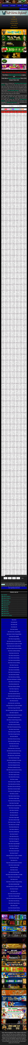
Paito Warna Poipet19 (14, 853)
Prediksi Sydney (6, 600)
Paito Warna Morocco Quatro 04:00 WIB (14, 705)
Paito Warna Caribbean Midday (14, 650)
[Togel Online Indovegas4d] (14, 1027)
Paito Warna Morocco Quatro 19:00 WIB (14, 855)
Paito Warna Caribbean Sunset (14, 717)
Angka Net (8, 1034)
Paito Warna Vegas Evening (14, 774)
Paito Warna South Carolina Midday (14, 646)
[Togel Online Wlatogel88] (14, 957)
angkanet (3, 584)
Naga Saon (23, 1034)
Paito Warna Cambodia (14, 810)
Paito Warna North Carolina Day (14, 696)
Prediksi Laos (5, 609)
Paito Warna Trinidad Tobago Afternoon (14, 698)
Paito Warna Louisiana (14, 793)
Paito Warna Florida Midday (14, 669)
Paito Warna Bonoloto (14, 700)
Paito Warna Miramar (14, 736)
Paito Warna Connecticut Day (14, 681)
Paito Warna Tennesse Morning (14, 893)
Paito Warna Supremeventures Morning (14, 898)
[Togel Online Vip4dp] (14, 986)
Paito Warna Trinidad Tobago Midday (14, 634)
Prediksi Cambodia (6, 602)
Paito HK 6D (14, 25)
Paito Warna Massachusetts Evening (14, 750)
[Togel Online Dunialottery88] (14, 992)
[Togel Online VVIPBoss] (14, 32)
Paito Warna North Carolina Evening (14, 72)
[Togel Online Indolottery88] (14, 1004)
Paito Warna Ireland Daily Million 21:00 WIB (14, 874)
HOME (14, 17)
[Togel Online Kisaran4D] (14, 49)
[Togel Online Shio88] (14, 1021)
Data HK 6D (7, 1037)
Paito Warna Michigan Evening (14, 741)
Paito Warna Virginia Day (14, 688)
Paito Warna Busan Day (14, 836)
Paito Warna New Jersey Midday (14, 631)
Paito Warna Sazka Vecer (14, 691)
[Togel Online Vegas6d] (14, 940)
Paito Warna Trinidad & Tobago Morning (14, 881)
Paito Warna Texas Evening (14, 729)
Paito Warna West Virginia (14, 722)
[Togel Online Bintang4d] (14, 952)
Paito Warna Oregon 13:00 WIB (14, 822)
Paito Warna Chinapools (14, 841)
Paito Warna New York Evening (14, 748)
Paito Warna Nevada (14, 867)
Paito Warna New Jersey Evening (14, 755)
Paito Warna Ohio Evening (14, 743)
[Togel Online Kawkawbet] (14, 934)
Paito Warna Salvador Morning (14, 693)
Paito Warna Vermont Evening (14, 724)
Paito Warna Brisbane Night (14, 872)
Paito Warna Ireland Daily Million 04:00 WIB (14, 710)
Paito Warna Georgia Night (14, 807)
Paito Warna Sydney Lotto (16, 1039)
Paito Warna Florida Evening (14, 772)
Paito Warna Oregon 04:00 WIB (14, 707)
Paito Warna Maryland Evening (14, 765)
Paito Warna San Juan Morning (14, 703)
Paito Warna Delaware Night (14, 757)
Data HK (18, 1035)
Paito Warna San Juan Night (14, 824)
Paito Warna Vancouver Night (14, 876)
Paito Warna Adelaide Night (14, 884)
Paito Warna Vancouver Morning (14, 786)
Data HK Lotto (9, 1041)
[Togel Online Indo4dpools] (14, 975)
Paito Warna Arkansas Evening (14, 762)
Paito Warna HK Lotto (16, 1041)
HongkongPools (7, 1039)
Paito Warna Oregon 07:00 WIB (14, 731)
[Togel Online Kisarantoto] (14, 55)
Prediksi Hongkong (6, 598)
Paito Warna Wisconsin (14, 746)
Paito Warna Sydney (14, 629)
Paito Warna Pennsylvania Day (14, 672)
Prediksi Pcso (5, 605)
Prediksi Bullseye (6, 603)
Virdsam (3, 1034)
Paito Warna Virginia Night (14, 798)
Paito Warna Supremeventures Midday (14, 648)
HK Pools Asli (16, 1042)
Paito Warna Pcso (14, 860)
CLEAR (3, 109)
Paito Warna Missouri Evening (14, 784)
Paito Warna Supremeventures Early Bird (14, 862)
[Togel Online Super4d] (14, 43)
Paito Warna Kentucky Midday (14, 660)
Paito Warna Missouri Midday (14, 677)
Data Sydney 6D (13, 1037)
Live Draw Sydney (14, 23)
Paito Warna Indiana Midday (14, 657)
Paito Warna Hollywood (14, 829)
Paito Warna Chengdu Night (14, 896)
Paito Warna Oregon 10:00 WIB (14, 781)
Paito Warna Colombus (14, 848)
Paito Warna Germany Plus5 (14, 655)
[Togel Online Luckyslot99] (14, 981)
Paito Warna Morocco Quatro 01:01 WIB (14, 643)
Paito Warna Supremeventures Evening (14, 769)
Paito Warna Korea (14, 879)
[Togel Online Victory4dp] (14, 928)
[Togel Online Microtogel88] (14, 917)
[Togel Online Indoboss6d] (14, 922)
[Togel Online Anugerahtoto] (14, 998)
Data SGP (22, 1035)
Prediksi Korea (6, 607)
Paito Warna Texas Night (14, 803)
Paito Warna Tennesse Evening (14, 738)
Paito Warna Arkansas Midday (14, 686)
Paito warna (12, 98)
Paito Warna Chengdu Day (14, 846)
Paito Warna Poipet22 (14, 888)
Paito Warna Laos (14, 891)
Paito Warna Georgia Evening (14, 734)
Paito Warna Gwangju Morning (14, 791)
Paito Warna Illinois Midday (14, 674)
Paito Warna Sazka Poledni (14, 850)
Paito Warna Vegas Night (14, 817)
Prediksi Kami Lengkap (7, 615)
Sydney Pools (5, 5)
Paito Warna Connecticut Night (14, 788)
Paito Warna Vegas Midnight (14, 843)
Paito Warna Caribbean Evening (14, 767)
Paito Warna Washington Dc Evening (14, 760)
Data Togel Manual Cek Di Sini (14, 587)
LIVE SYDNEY (12, 5)
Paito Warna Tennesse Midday (14, 662)
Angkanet (13, 1038)
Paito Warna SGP (14, 624)
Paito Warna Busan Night (14, 857)
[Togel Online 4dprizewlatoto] (14, 963)
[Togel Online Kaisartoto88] (14, 969)
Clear (22, 578)
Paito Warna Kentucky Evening (14, 800)
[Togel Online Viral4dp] (14, 67)
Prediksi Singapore (6, 596)
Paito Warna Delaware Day (14, 684)
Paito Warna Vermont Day (14, 653)
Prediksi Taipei (6, 611)
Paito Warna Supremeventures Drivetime (14, 715)
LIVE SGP (19, 5)
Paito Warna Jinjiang (14, 779)
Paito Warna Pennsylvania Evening (14, 726)
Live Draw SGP (14, 21)
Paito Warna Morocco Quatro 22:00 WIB (14, 886)
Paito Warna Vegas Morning (14, 903)
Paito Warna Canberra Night (14, 865)
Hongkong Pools (23, 8)
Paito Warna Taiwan (14, 869)
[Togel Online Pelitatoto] (14, 61)
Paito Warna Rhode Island (14, 667)
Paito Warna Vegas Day (14, 712)
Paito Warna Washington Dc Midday (14, 679)
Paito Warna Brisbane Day (14, 827)
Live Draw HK (14, 19)
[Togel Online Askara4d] (14, 946)
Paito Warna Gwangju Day (14, 838)
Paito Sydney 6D (14, 27)
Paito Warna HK (14, 626)
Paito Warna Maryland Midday (14, 907)
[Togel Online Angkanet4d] (14, 1010)
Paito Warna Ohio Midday (14, 636)
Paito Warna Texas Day (14, 665)
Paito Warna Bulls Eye (14, 812)
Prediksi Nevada (6, 613)
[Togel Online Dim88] (14, 37)
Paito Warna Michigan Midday (14, 910)
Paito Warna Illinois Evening (14, 776)
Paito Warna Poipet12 (14, 815)
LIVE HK (25, 5)
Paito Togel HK (4, 594)
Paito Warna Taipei (14, 905)
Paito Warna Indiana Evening (14, 796)
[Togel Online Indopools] (14, 1016)
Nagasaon (19, 1034)
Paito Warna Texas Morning (14, 900)
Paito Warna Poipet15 (14, 834)
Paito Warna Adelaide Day (14, 831)
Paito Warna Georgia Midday (14, 638)
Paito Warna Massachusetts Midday (14, 641)
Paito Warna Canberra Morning (14, 753)
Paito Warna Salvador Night (14, 819)
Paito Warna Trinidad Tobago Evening (14, 719)
